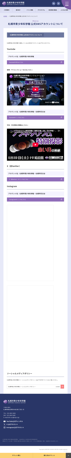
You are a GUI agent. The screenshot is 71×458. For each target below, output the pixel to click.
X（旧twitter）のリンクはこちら (18, 179)
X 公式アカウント (12, 424)
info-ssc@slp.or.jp (13, 417)
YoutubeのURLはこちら (16, 62)
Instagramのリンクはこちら (17, 199)
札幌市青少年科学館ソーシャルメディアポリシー (34, 386)
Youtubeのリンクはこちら (16, 117)
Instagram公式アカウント (15, 427)
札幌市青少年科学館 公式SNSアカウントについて (26, 35)
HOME (5, 16)
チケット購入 (16, 455)
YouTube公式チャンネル (15, 421)
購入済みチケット (49, 455)
